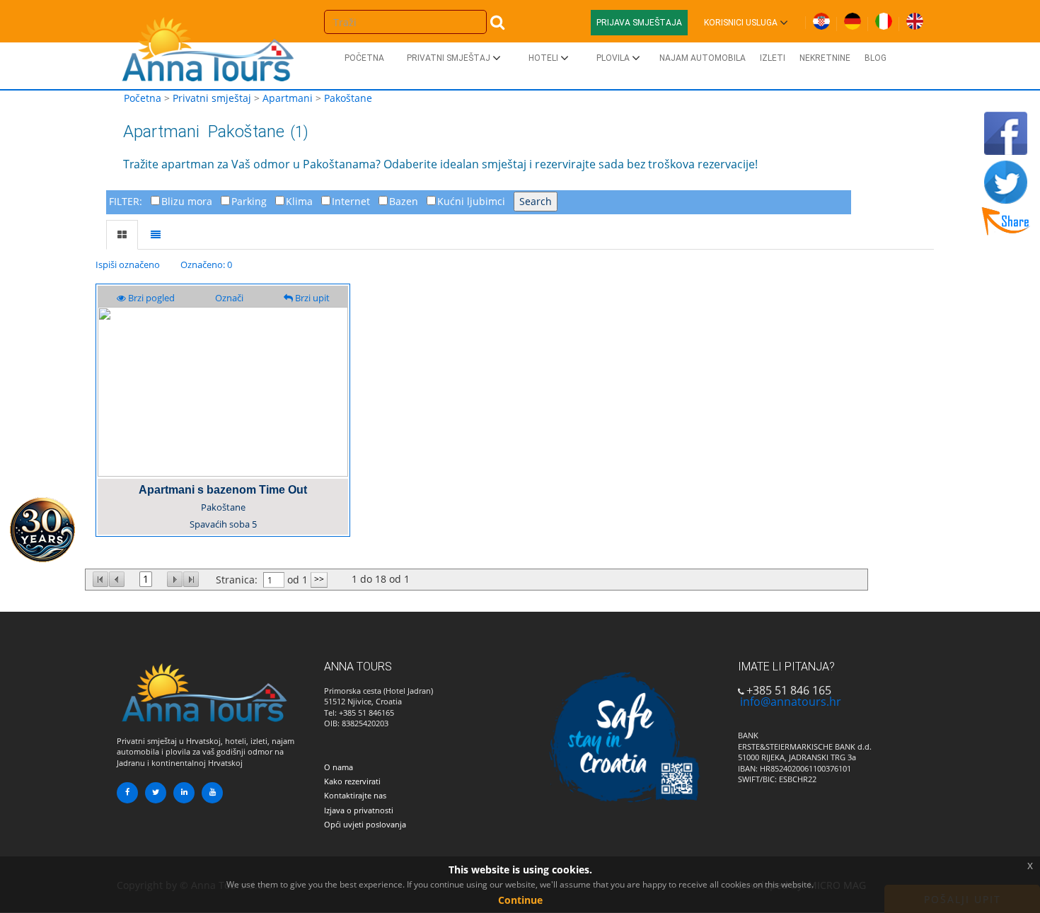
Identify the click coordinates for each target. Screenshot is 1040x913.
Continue (520, 900)
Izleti (772, 58)
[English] (914, 18)
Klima (299, 201)
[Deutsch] (852, 18)
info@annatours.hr (790, 701)
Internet (351, 201)
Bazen (403, 201)
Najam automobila (702, 58)
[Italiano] (883, 18)
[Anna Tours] (209, 46)
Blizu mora (186, 201)
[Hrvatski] (821, 18)
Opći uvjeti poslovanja (365, 824)
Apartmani (287, 98)
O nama (338, 767)
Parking (249, 201)
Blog (875, 58)
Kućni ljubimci (471, 201)
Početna (364, 58)
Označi (229, 297)
